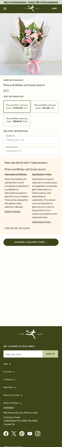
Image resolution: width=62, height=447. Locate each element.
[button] (4, 8)
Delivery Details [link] (12, 211)
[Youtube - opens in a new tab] (31, 433)
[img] (31, 44)
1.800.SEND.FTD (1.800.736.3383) (20, 421)
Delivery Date (12, 147)
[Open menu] (4, 8)
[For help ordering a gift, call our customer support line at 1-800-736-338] (31, 8)
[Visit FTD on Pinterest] (23, 433)
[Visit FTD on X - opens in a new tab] (15, 433)
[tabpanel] (31, 44)
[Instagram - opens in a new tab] (39, 433)
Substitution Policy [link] (41, 221)
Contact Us (9, 424)
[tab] (31, 44)
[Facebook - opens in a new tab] (7, 433)
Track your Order (11, 417)
